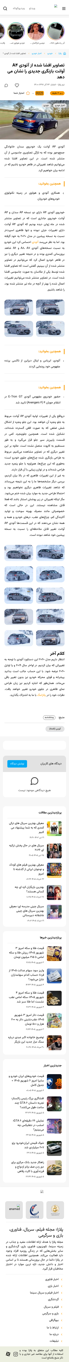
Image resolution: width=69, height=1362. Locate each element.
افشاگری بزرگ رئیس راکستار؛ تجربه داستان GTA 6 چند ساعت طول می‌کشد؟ (27, 1103)
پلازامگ (41, 695)
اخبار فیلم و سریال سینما (44, 1293)
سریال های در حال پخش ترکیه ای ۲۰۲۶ (26, 847)
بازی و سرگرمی (50, 1313)
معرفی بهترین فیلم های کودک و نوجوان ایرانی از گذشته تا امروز (26, 869)
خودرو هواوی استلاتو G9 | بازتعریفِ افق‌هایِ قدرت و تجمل (17, 43)
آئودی (35, 242)
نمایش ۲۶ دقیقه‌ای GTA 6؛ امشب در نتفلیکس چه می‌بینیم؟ (28, 1125)
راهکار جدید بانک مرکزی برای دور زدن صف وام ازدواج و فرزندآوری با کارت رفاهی (27, 1167)
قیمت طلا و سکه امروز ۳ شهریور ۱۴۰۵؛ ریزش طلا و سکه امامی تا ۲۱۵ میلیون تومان (26, 953)
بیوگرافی (54, 1320)
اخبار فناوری (52, 1279)
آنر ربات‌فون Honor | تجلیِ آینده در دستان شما (57, 43)
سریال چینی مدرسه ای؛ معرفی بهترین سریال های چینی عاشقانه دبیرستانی (26, 911)
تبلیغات (54, 1341)
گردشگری (53, 1299)
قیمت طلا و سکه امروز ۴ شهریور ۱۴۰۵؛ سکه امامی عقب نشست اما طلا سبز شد (26, 997)
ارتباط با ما (53, 1328)
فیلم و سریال (51, 1307)
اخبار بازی (53, 1286)
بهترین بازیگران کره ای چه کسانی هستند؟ (29, 889)
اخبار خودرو (37, 53)
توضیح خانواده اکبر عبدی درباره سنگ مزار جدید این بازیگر (26, 1039)
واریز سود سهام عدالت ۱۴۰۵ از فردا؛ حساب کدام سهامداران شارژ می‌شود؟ (26, 975)
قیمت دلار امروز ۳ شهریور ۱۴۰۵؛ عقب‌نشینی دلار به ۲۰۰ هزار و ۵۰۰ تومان (27, 1019)
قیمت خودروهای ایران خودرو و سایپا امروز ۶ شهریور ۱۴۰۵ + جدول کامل (26, 1081)
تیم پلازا (61, 84)
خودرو (50, 53)
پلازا (60, 53)
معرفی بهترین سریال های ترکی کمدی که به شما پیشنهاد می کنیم (26, 828)
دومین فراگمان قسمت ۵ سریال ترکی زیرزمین (37, 43)
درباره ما (54, 1334)
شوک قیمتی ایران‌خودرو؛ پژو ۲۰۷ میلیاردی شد (28, 1145)
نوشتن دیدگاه (17, 764)
